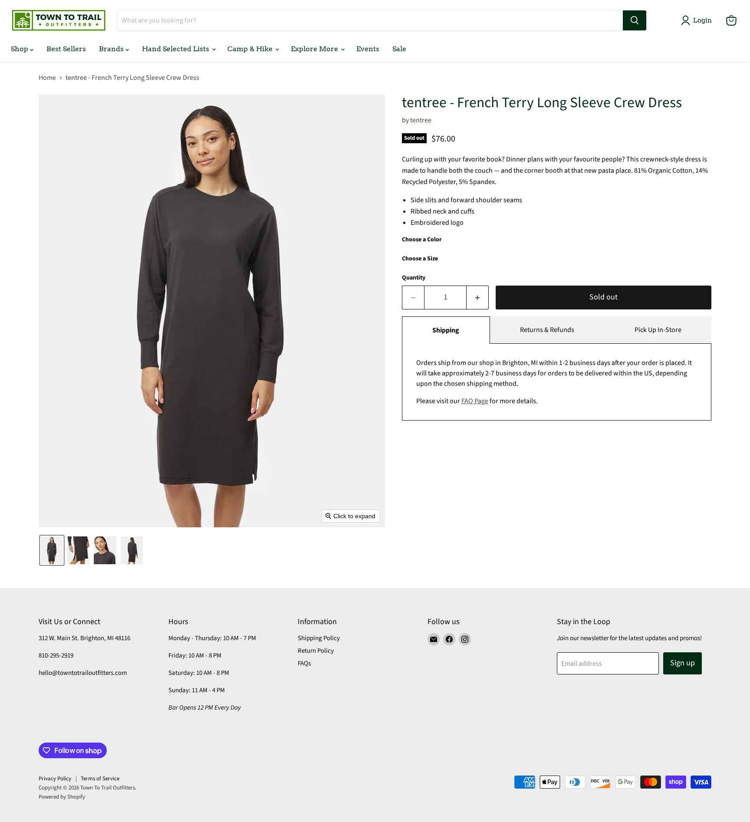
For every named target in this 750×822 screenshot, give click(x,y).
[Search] (634, 20)
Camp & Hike (250, 49)
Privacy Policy (55, 779)
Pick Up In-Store (658, 330)
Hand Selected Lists (176, 49)
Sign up (682, 663)
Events (367, 49)
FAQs (304, 663)
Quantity (413, 277)
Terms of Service (100, 779)
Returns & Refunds (547, 330)
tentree (420, 120)
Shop (20, 49)
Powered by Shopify (62, 797)
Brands (112, 49)
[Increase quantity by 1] (478, 297)
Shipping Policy (319, 638)
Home (47, 78)
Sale (399, 49)
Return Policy (316, 650)
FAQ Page (474, 401)
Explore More (315, 49)
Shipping (445, 330)
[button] (698, 20)
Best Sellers (66, 49)
